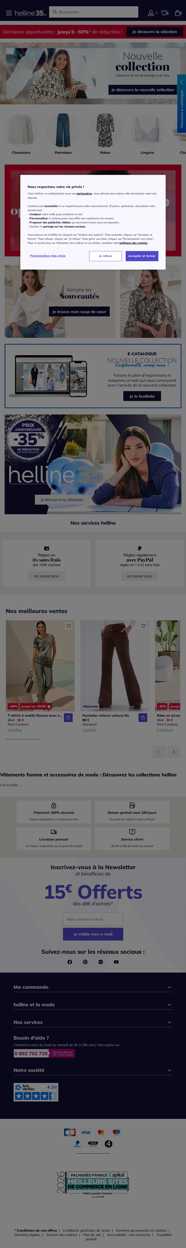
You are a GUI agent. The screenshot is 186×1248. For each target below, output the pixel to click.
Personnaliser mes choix (47, 255)
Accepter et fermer (142, 256)
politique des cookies (133, 243)
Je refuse (105, 256)
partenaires (84, 193)
